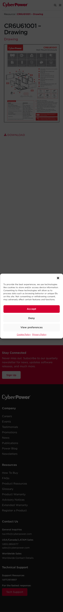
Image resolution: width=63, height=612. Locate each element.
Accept (31, 308)
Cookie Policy (24, 334)
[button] (58, 278)
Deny (31, 318)
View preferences (31, 327)
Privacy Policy (39, 334)
